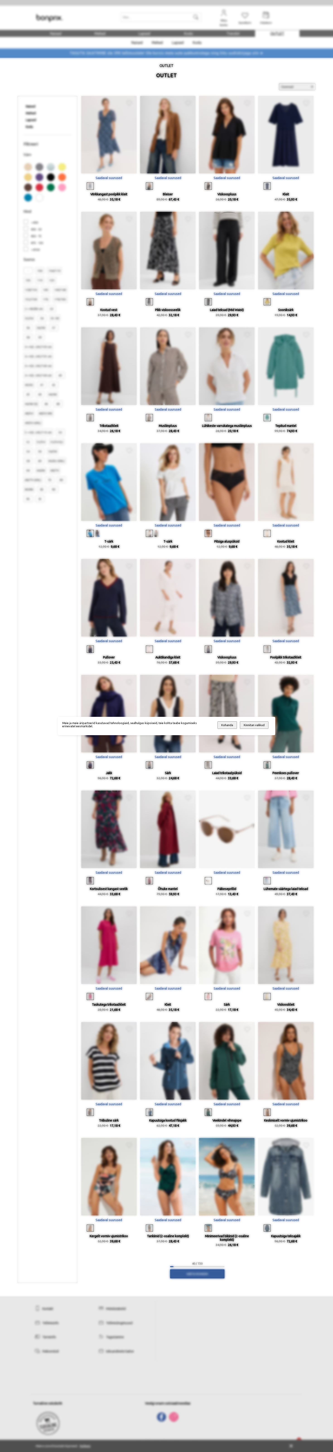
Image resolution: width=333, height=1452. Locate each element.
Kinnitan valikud (254, 725)
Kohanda (227, 725)
